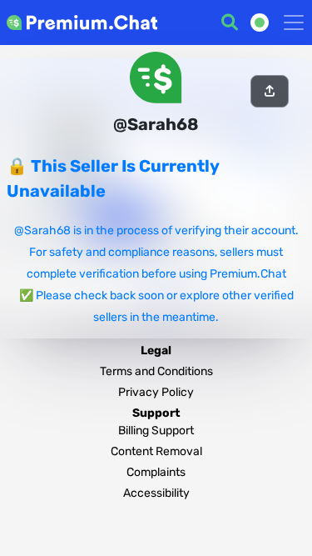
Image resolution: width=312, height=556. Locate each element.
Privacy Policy (156, 392)
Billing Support (156, 430)
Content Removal (156, 451)
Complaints (156, 472)
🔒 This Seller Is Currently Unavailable (113, 178)
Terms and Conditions (156, 371)
